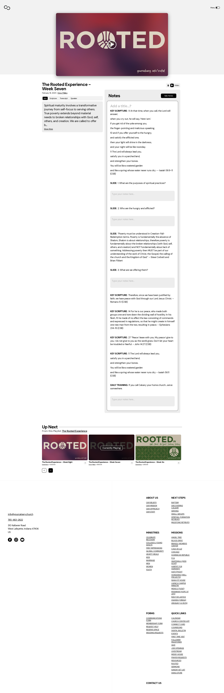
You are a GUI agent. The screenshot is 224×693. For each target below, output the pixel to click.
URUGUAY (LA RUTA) (179, 603)
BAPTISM (175, 502)
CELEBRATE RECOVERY (150, 538)
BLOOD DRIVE (177, 540)
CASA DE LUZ (176, 549)
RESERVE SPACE (152, 630)
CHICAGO (175, 552)
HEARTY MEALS (152, 554)
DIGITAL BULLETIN (178, 630)
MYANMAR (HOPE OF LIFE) (180, 593)
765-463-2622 (15, 519)
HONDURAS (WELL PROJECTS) (178, 576)
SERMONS (175, 667)
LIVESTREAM (176, 651)
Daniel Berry (45, 464)
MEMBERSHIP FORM (154, 623)
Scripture (53, 98)
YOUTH (149, 570)
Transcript (64, 98)
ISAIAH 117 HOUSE (178, 580)
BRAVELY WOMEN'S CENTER (179, 544)
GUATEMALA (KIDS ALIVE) (178, 562)
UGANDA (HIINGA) (178, 600)
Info (45, 98)
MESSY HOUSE (177, 654)
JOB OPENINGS (177, 648)
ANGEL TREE (176, 537)
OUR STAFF (150, 512)
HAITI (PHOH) (176, 572)
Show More (48, 129)
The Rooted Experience (74, 431)
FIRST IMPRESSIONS (154, 548)
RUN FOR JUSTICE (178, 597)
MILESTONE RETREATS (180, 522)
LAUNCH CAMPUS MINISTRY (178, 584)
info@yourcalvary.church (20, 514)
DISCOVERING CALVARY (177, 506)
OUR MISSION (151, 505)
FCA (173, 558)
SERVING (174, 511)
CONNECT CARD (178, 624)
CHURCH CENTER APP (180, 621)
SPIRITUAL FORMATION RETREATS (180, 518)
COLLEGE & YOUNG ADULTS (154, 544)
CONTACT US (153, 683)
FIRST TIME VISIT (178, 637)
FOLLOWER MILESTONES (176, 641)
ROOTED (174, 663)
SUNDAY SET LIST (178, 670)
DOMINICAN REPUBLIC (180, 555)
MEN (148, 563)
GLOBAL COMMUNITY (155, 551)
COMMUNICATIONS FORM (154, 619)
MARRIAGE (150, 560)
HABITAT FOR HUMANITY (176, 567)
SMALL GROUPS (177, 514)
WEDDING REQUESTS (154, 633)
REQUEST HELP (152, 626)
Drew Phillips (62, 93)
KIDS (148, 557)
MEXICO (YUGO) (177, 589)
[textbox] (142, 256)
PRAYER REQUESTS (179, 657)
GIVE (173, 645)
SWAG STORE (176, 673)
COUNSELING (176, 627)
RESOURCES (176, 660)
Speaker (74, 98)
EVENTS (174, 633)
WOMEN (149, 566)
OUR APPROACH (152, 509)
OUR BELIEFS (151, 502)
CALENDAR (175, 618)
